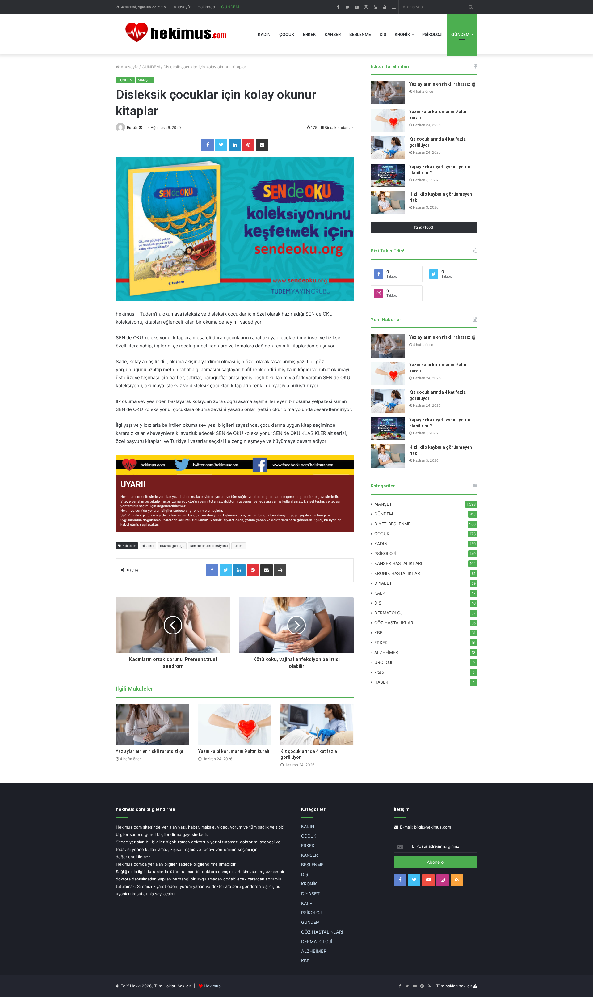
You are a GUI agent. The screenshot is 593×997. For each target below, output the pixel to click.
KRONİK (402, 34)
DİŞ (383, 34)
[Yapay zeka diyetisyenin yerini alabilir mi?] (388, 175)
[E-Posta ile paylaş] (262, 145)
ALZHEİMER (386, 652)
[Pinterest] (248, 145)
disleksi (148, 546)
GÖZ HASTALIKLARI (394, 622)
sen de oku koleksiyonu (209, 546)
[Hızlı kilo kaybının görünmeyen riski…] (388, 202)
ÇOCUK (286, 34)
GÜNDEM (230, 6)
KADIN (264, 34)
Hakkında (206, 6)
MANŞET (145, 80)
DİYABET (383, 583)
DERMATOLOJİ (389, 612)
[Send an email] (140, 127)
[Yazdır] (280, 570)
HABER (381, 682)
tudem (238, 546)
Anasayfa (182, 6)
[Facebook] (207, 145)
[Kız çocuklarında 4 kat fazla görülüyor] (317, 724)
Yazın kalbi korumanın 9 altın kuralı (233, 751)
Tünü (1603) (424, 227)
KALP (379, 593)
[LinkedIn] (235, 145)
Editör (132, 127)
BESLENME (360, 34)
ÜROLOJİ (383, 662)
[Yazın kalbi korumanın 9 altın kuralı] (234, 724)
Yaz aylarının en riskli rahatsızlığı (149, 751)
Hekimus (212, 985)
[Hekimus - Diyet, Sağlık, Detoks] (179, 34)
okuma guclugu (172, 546)
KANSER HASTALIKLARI (398, 563)
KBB (378, 632)
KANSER (333, 34)
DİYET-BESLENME (392, 523)
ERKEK (309, 34)
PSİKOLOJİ (432, 34)
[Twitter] (221, 145)
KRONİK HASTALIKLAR (397, 573)
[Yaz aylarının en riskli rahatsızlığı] (152, 724)
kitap (379, 672)
